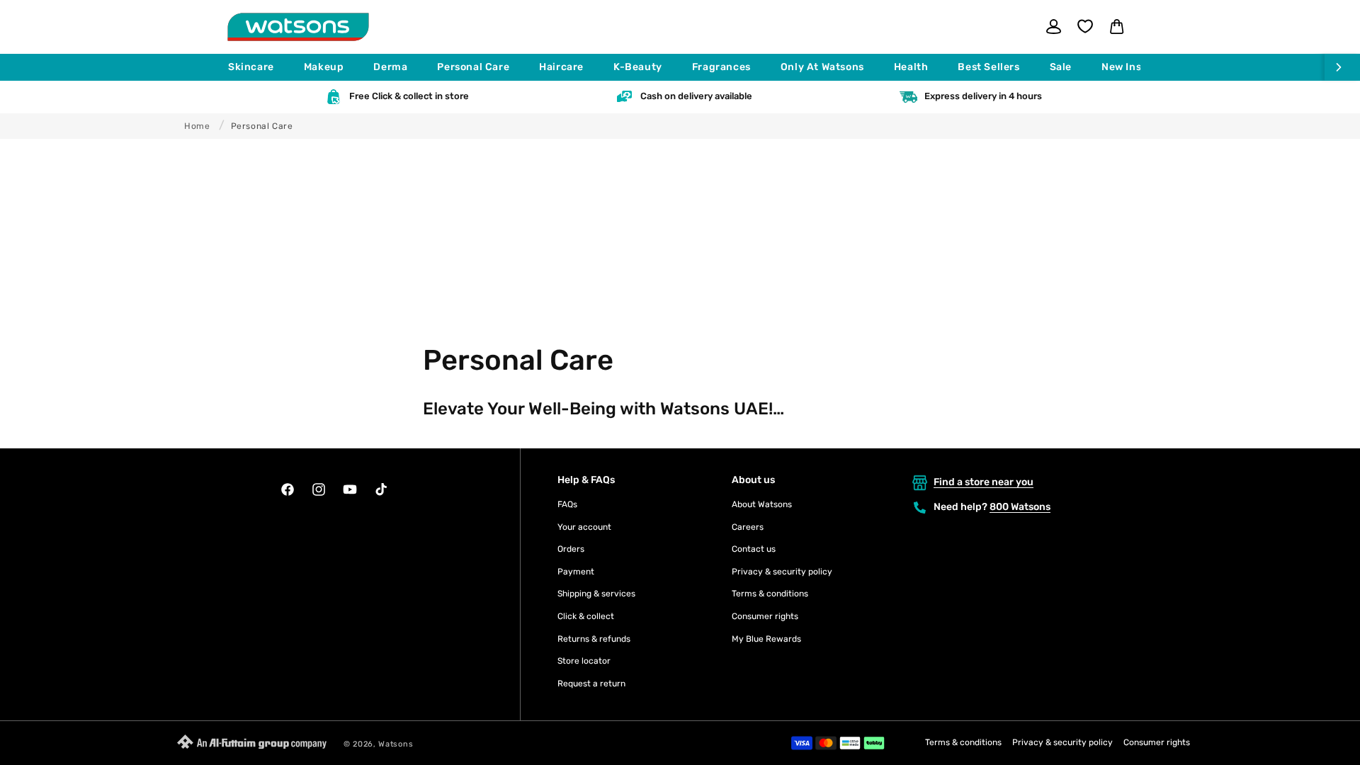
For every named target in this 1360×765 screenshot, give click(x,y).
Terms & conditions (770, 594)
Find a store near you (983, 482)
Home (197, 126)
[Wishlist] (1085, 26)
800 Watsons (1020, 507)
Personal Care (262, 126)
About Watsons (762, 504)
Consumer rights (765, 616)
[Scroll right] (1342, 67)
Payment (575, 572)
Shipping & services (596, 594)
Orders (570, 549)
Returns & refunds (593, 639)
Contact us (754, 549)
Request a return (591, 683)
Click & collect (585, 616)
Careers (748, 527)
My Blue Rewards (766, 639)
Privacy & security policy (782, 572)
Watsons (395, 744)
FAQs (567, 504)
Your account (584, 527)
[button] (257, 67)
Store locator (584, 661)
